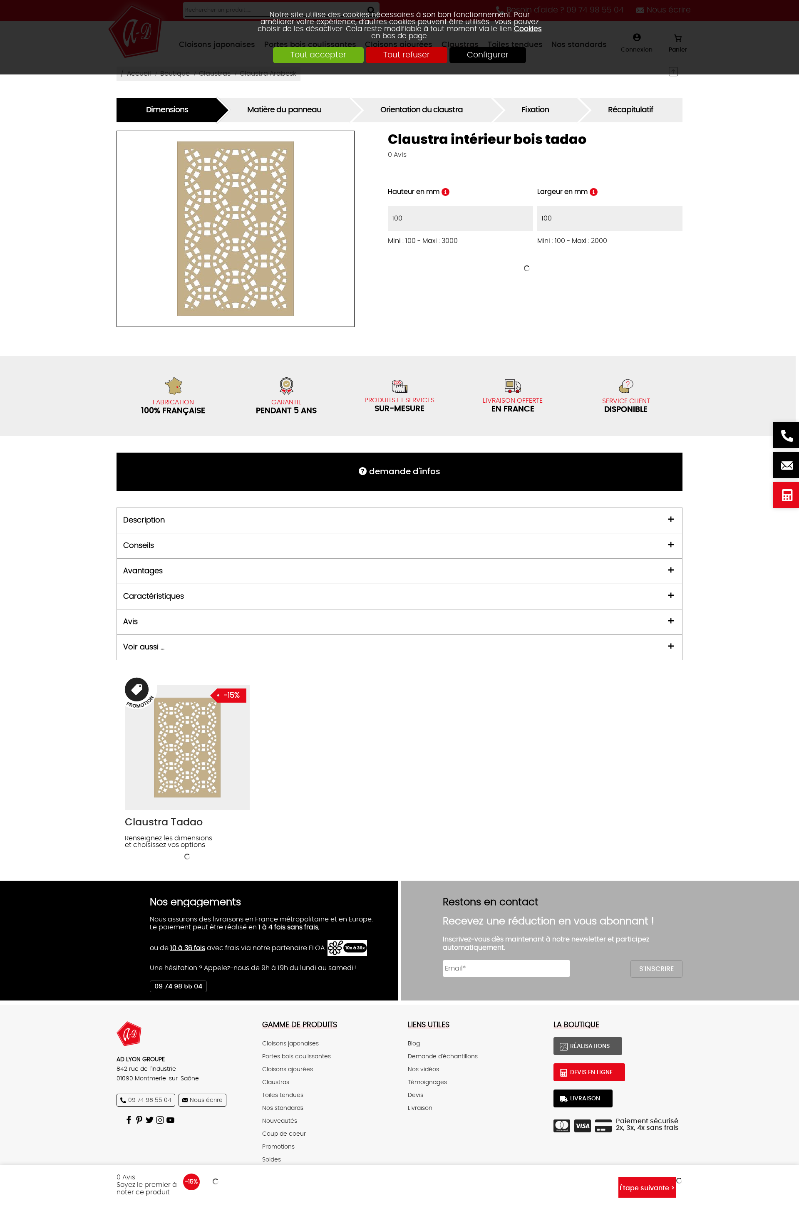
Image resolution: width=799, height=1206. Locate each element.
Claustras (275, 1082)
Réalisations (590, 1046)
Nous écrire (786, 465)
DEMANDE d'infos (404, 472)
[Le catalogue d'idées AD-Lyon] (140, 1119)
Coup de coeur (284, 1134)
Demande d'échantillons (443, 1056)
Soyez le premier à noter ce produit (147, 1188)
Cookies (528, 28)
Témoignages (427, 1082)
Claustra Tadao (164, 822)
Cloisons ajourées (287, 1069)
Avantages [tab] (143, 571)
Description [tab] (144, 520)
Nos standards (282, 1108)
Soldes (271, 1159)
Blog (414, 1043)
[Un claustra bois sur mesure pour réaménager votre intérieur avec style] (187, 747)
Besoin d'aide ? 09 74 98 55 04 (786, 435)
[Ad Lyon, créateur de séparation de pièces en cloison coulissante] (181, 1033)
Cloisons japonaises (290, 1043)
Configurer (488, 55)
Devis (415, 1095)
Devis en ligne (786, 495)
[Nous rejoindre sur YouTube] (171, 1119)
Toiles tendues (282, 1095)
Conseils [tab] (138, 546)
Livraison (420, 1108)
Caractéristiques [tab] (153, 596)
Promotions (278, 1147)
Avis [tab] (130, 622)
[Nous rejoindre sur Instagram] (161, 1119)
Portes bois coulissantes (296, 1056)
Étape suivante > (647, 1188)
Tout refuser (406, 55)
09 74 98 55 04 (178, 986)
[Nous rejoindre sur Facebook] (130, 1119)
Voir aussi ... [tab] (143, 647)
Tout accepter (318, 55)
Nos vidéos (423, 1069)
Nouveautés (279, 1121)
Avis (397, 154)
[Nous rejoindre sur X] (151, 1119)
